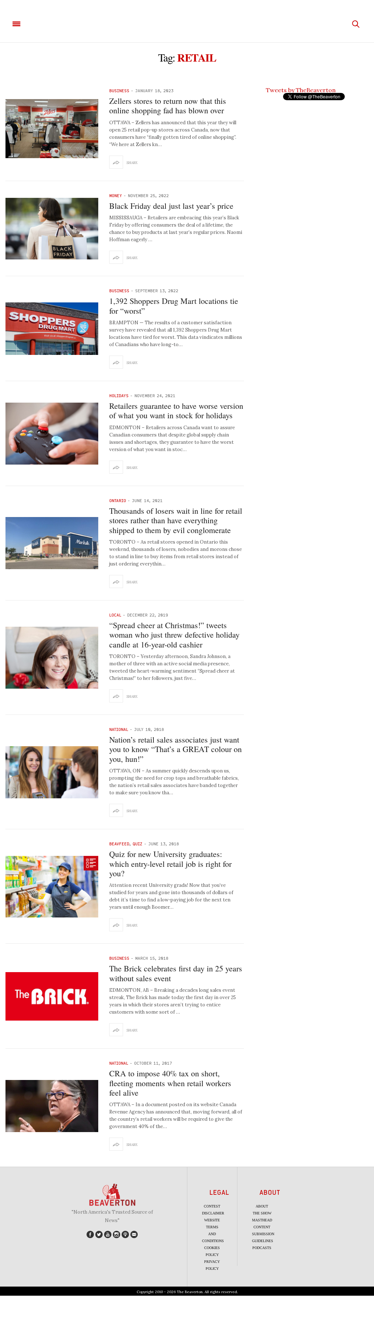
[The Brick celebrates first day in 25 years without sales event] (51, 996)
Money (115, 195)
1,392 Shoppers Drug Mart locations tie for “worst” (173, 305)
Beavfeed (119, 843)
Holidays (119, 395)
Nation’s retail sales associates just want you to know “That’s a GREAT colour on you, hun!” (175, 749)
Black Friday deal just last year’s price (171, 205)
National (118, 729)
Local (115, 614)
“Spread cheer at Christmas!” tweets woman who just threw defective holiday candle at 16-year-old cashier (174, 635)
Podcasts (261, 1248)
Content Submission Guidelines (263, 1234)
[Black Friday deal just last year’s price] (51, 229)
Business (119, 90)
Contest (212, 1206)
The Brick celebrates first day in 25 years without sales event (175, 973)
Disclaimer (213, 1213)
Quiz (137, 843)
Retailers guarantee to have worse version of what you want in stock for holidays (176, 410)
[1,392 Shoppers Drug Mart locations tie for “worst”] (51, 328)
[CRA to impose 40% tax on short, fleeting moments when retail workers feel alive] (51, 1106)
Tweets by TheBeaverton (301, 90)
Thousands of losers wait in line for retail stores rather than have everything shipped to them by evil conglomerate (175, 520)
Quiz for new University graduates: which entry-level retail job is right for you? (170, 863)
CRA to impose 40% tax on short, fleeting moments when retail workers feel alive (170, 1083)
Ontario (117, 500)
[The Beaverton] (187, 24)
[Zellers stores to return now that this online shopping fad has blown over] (51, 128)
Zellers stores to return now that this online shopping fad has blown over (167, 105)
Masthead (262, 1220)
